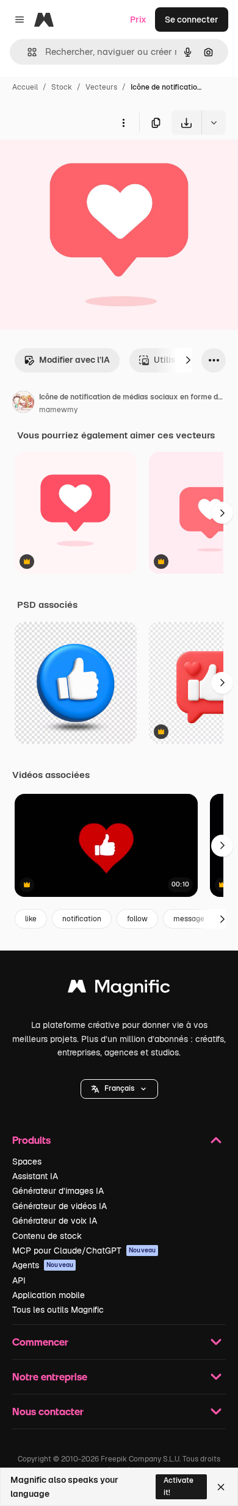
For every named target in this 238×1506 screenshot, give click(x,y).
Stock (61, 87)
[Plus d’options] (123, 122)
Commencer (40, 1341)
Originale (80, 163)
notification (81, 919)
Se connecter (191, 19)
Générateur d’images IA (58, 1190)
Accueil (25, 87)
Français (119, 1088)
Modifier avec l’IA (74, 359)
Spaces (26, 1161)
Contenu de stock (47, 1235)
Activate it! (178, 1486)
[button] (119, 1089)
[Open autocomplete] (27, 52)
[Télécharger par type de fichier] (213, 122)
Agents (42, 1265)
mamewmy (58, 410)
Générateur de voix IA (54, 1220)
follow (137, 919)
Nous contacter (48, 1411)
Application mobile (48, 1295)
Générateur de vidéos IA (59, 1206)
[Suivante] (188, 360)
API (19, 1280)
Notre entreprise (49, 1376)
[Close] (221, 1487)
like (31, 919)
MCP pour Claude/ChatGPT (84, 1250)
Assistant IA (35, 1176)
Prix (138, 19)
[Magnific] (119, 989)
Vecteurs (101, 87)
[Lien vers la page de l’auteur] (23, 403)
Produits (31, 1139)
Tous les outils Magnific (58, 1309)
